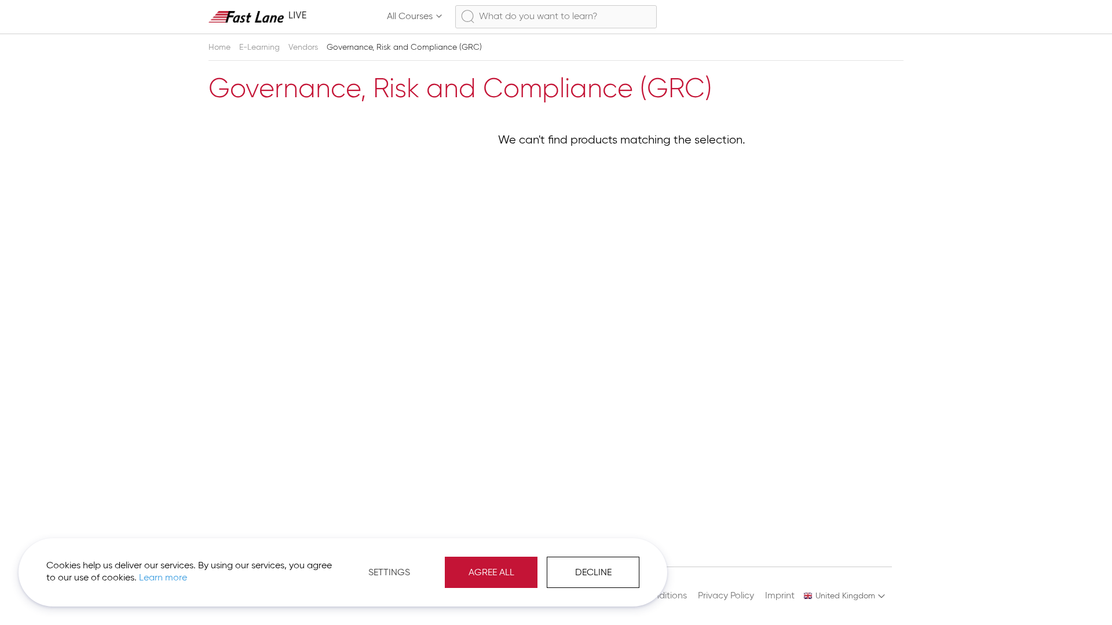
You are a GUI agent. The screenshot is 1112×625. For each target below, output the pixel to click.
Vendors (304, 47)
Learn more (163, 578)
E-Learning (260, 47)
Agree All (491, 573)
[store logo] (258, 16)
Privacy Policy (726, 596)
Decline (593, 573)
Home (221, 47)
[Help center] (872, 16)
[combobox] (556, 16)
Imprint (780, 596)
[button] (844, 596)
